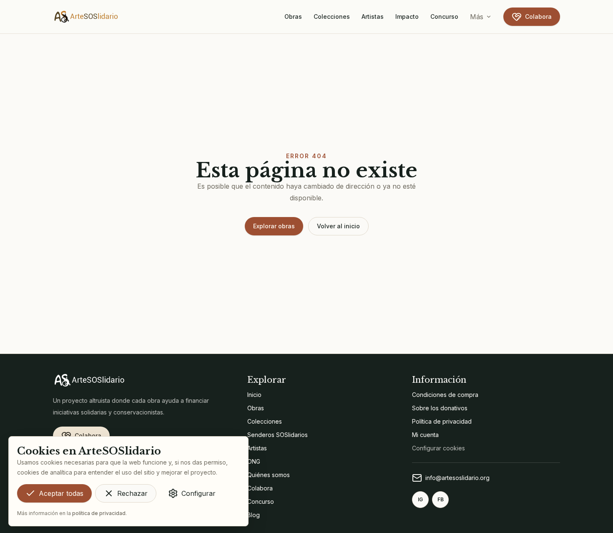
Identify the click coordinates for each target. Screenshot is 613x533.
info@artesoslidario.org (457, 477)
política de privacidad (99, 513)
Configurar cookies (438, 448)
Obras (293, 16)
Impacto (407, 16)
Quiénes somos (268, 474)
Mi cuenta (425, 434)
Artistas (373, 16)
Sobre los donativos (439, 408)
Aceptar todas (61, 493)
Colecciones (332, 16)
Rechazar (132, 493)
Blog (253, 514)
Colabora (538, 16)
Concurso (444, 16)
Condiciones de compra (445, 394)
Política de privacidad (442, 421)
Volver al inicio (338, 226)
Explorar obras (274, 226)
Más (476, 17)
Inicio (254, 394)
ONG (253, 461)
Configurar (198, 493)
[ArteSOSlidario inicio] (86, 17)
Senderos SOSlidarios (277, 434)
